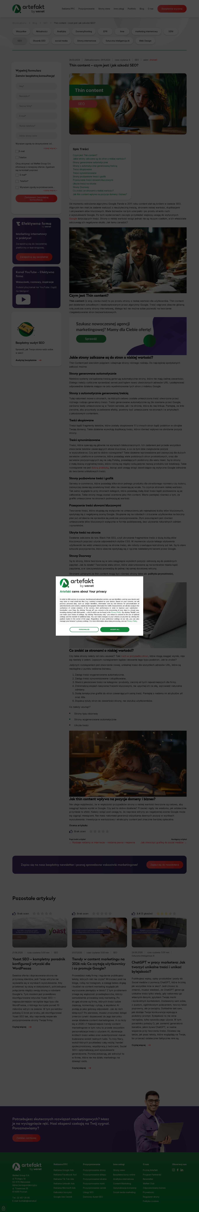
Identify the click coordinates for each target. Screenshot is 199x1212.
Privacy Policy (116, 612)
